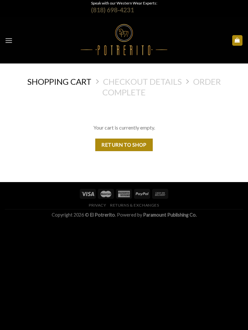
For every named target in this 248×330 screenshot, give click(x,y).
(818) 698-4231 (112, 10)
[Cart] (237, 40)
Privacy (97, 205)
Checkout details (142, 81)
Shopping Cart (59, 81)
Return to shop (124, 145)
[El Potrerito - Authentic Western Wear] (124, 40)
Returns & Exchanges (134, 205)
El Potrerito (102, 215)
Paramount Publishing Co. (170, 215)
